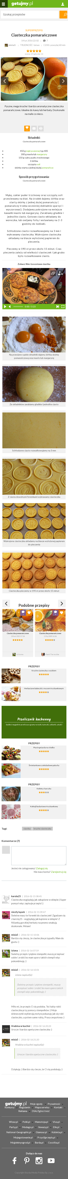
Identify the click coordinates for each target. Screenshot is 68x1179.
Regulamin (24, 1107)
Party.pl (13, 1127)
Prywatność (54, 1103)
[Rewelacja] (40, 51)
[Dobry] (33, 51)
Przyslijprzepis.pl (46, 1137)
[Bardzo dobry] (37, 51)
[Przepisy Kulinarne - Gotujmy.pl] (22, 3)
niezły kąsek (18, 911)
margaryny (42, 154)
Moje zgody (36, 1103)
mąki (28, 151)
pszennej (35, 151)
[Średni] (30, 51)
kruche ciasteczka (42, 828)
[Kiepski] (27, 51)
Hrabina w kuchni (20, 1026)
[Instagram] (40, 1159)
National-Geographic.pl (18, 1132)
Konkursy (10, 1107)
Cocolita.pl (53, 1142)
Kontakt (58, 1107)
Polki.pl (26, 1121)
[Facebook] (15, 1159)
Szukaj (63, 14)
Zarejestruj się (58, 871)
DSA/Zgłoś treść (41, 1111)
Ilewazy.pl (43, 1127)
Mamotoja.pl (41, 1121)
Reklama (22, 1111)
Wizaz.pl (13, 1121)
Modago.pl (28, 1127)
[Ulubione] (29, 613)
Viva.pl (56, 1121)
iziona (14, 950)
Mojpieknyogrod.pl (20, 1142)
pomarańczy (47, 167)
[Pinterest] (27, 1159)
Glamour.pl (41, 1132)
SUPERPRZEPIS (34, 30)
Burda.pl (39, 1142)
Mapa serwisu (42, 1107)
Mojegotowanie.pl (23, 1137)
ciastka (27, 828)
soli (38, 164)
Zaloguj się (42, 868)
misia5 (14, 934)
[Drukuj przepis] (41, 128)
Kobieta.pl (57, 1132)
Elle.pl (56, 1127)
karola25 (16, 896)
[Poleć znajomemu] (34, 128)
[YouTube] (52, 1159)
